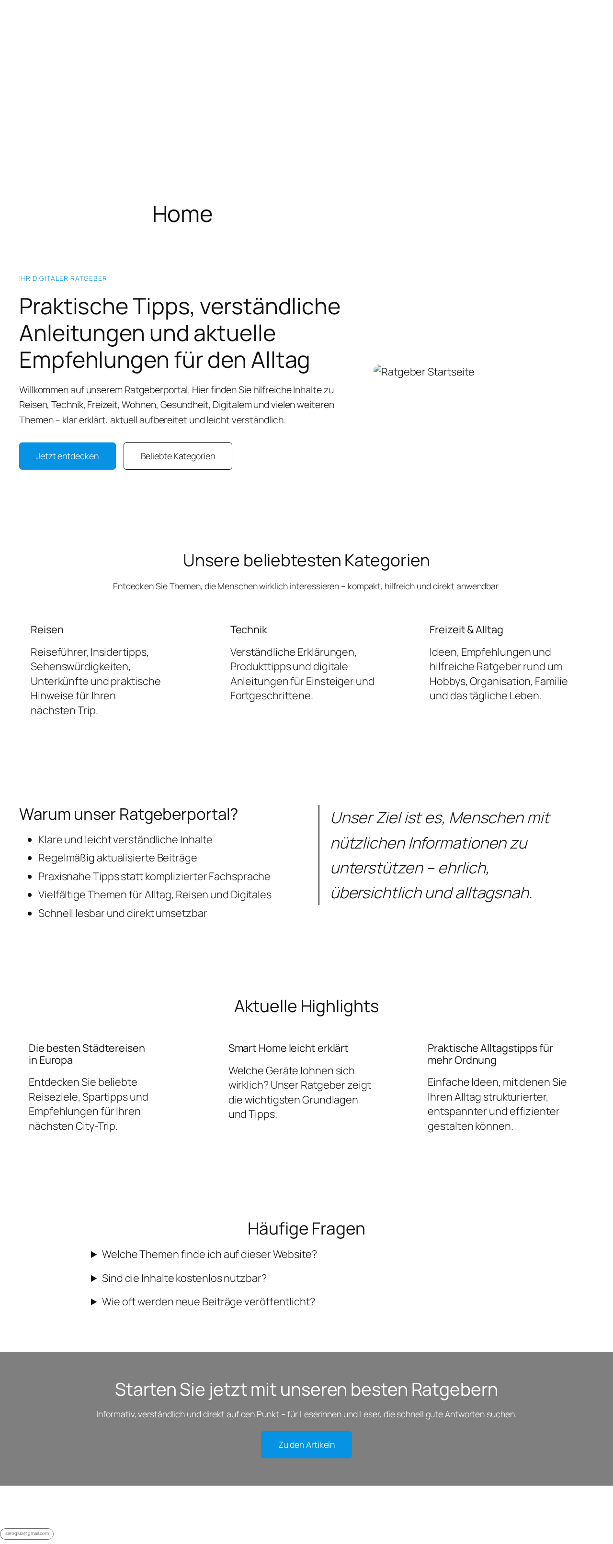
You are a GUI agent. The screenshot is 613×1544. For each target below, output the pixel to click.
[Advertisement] (306, 67)
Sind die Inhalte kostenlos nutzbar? (184, 1278)
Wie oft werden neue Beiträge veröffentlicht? (208, 1301)
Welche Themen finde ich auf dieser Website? (209, 1254)
